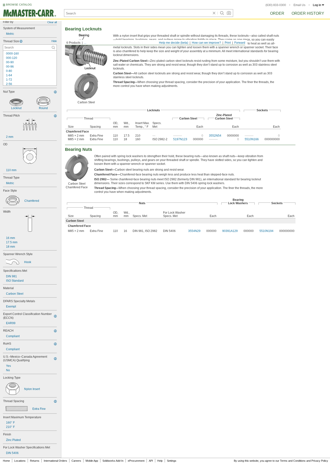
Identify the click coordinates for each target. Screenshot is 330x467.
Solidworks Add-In (112, 460)
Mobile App (92, 460)
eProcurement (136, 460)
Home (6, 460)
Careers (76, 460)
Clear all (52, 22)
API (151, 460)
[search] (53, 47)
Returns (34, 460)
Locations (20, 460)
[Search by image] (228, 13)
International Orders (55, 460)
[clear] (214, 13)
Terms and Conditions (293, 460)
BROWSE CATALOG (19, 4)
